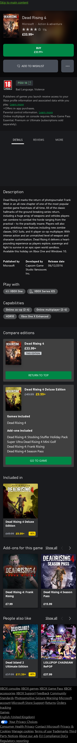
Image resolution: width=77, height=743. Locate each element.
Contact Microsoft (47, 726)
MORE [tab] (59, 140)
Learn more (17, 104)
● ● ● (67, 66)
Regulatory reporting (14, 740)
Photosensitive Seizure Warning (36, 698)
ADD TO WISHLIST (33, 66)
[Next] (70, 548)
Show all (51, 547)
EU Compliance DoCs (53, 736)
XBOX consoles (10, 688)
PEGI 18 (22, 83)
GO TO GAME (38, 460)
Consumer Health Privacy (17, 726)
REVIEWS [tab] (38, 140)
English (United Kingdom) (17, 717)
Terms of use (43, 731)
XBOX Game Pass (51, 688)
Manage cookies (23, 731)
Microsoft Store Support (27, 702)
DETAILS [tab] (18, 140)
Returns (50, 702)
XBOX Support (26, 693)
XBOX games (30, 688)
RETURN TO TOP (38, 375)
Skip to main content (14, 2)
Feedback (43, 693)
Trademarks (60, 731)
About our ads (28, 736)
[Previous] (62, 548)
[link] (20, 510)
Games (4, 712)
